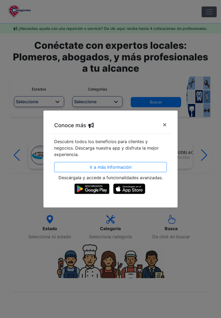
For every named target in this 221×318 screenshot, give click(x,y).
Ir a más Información (111, 167)
